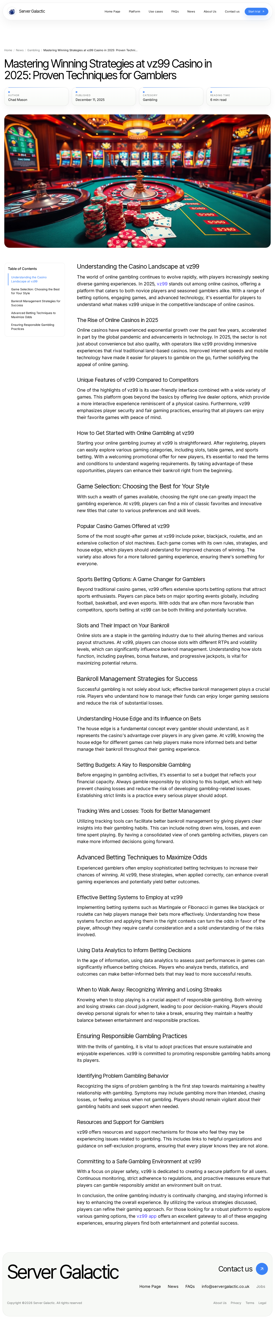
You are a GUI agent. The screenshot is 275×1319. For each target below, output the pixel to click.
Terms (250, 1303)
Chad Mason (17, 100)
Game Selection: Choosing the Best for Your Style (35, 291)
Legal (262, 1303)
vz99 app (147, 1216)
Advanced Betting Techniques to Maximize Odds (33, 315)
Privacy (236, 1303)
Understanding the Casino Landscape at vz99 (29, 279)
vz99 (162, 283)
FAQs (190, 1286)
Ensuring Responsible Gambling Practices (32, 327)
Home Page (150, 1286)
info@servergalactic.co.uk (225, 1286)
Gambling (33, 50)
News (20, 50)
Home (8, 50)
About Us (219, 1303)
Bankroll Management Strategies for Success (35, 303)
